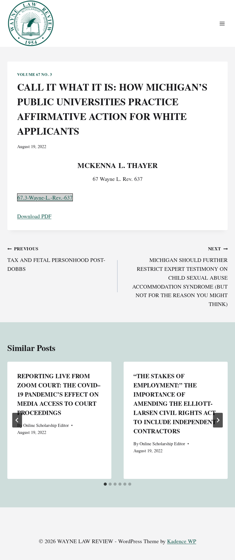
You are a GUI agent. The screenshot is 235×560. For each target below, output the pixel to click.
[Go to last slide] (17, 420)
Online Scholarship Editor (46, 425)
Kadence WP (181, 541)
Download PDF (34, 216)
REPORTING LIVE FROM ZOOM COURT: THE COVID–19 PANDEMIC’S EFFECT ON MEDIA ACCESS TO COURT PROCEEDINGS (58, 394)
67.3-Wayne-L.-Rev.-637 (45, 197)
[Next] (218, 420)
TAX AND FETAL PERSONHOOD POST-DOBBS (56, 258)
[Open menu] (222, 23)
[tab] (105, 484)
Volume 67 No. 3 (34, 74)
